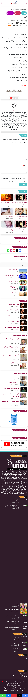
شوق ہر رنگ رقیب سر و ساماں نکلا (7, 203)
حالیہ (14, 265)
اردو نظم (12, 9)
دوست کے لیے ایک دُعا (13, 287)
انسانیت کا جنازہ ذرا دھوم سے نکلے (11, 621)
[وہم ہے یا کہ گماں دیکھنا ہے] (23, 322)
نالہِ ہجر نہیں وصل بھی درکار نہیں (7, 229)
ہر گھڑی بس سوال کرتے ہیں (13, 310)
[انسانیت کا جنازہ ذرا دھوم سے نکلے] (23, 622)
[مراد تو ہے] (23, 644)
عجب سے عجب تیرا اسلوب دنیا (12, 316)
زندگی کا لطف (16, 500)
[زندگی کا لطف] (23, 501)
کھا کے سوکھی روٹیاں (13, 281)
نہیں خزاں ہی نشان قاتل (13, 304)
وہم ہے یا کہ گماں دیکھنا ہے (12, 321)
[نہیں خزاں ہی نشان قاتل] (23, 305)
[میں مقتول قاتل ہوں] (23, 365)
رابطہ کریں (10, 688)
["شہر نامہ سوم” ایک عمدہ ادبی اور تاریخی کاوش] (23, 341)
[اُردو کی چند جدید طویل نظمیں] (23, 611)
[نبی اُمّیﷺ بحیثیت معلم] (23, 271)
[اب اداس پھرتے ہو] (7, 211)
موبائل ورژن (6, 690)
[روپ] (23, 605)
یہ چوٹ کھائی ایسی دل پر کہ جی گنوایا (21, 203)
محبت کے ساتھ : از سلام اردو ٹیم (14, 684)
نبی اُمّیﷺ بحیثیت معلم (12, 270)
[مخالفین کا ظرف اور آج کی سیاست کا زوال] (23, 402)
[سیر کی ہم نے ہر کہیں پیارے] (21, 224)
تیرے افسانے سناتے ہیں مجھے (12, 627)
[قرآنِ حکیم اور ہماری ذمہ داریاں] (23, 276)
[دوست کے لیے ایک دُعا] (23, 288)
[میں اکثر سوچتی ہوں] (23, 294)
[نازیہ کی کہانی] (23, 378)
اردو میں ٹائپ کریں (13, 692)
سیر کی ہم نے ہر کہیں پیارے (21, 229)
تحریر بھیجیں (23, 688)
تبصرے (4, 265)
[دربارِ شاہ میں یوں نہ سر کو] (23, 617)
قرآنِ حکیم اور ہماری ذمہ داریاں (11, 275)
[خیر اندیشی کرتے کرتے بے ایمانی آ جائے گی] (23, 349)
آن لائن (23, 673)
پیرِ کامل (17, 637)
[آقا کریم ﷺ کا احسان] (23, 383)
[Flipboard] (14, 98)
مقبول (23, 265)
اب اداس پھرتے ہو (9, 216)
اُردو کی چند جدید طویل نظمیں (12, 609)
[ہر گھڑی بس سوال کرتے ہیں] (23, 311)
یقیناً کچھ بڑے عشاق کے (22, 216)
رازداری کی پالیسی (14, 690)
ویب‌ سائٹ (24, 172)
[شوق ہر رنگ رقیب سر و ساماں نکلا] (7, 197)
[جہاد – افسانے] (23, 650)
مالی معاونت (21, 690)
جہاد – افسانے (16, 649)
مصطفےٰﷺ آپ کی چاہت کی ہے (11, 506)
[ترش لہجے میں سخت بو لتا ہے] (23, 328)
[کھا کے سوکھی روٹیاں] (23, 282)
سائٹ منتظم (22, 23)
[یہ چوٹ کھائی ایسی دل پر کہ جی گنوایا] (21, 197)
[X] (13, 129)
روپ (18, 604)
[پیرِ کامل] (23, 638)
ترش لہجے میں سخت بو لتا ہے (12, 327)
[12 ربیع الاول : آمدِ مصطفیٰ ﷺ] (23, 389)
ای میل (25, 166)
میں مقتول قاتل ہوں (14, 363)
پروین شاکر (17, 13)
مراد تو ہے (16, 643)
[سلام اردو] (14, 3)
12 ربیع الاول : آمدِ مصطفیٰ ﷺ (11, 388)
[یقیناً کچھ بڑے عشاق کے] (21, 211)
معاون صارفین (16, 688)
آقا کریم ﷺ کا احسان (13, 382)
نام (26, 159)
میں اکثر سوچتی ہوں (14, 293)
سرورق (23, 9)
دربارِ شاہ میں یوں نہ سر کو (12, 616)
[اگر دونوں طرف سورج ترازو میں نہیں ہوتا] (23, 357)
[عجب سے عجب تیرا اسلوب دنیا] (23, 317)
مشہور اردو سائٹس (22, 692)
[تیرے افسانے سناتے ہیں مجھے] (23, 628)
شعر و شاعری (18, 9)
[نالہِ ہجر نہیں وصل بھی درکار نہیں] (7, 224)
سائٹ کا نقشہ (5, 692)
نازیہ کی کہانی (15, 377)
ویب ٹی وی (4, 688)
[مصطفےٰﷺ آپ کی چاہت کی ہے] (23, 553)
